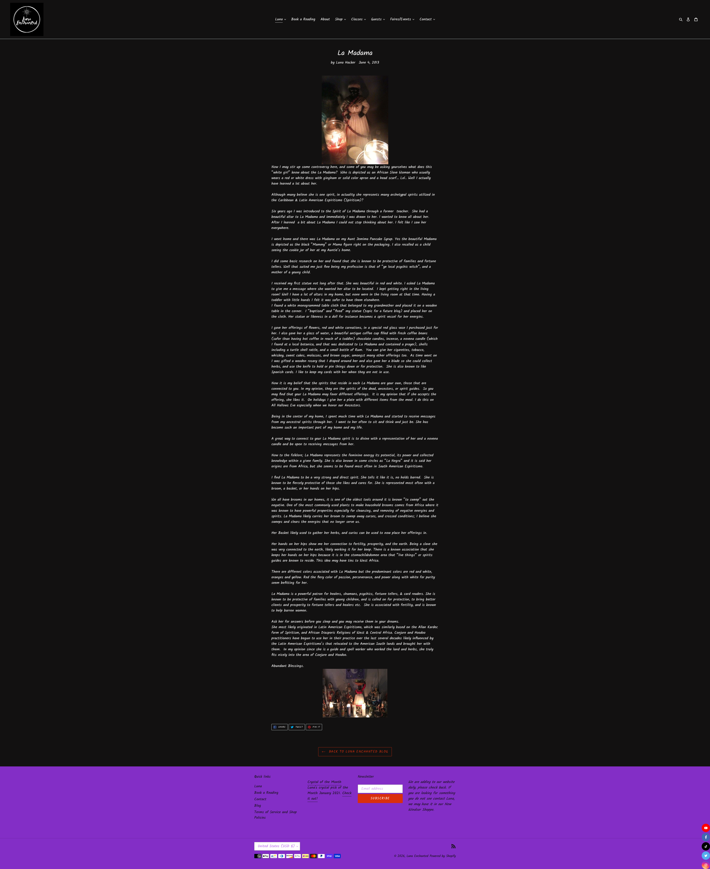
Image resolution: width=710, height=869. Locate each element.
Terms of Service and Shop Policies (275, 815)
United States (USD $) (276, 846)
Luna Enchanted (417, 856)
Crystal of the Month (324, 782)
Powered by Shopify (443, 856)
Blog (257, 806)
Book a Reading (266, 793)
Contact (260, 799)
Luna (258, 786)
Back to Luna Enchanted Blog (357, 751)
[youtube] (706, 828)
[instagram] (706, 865)
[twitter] (706, 855)
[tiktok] (706, 846)
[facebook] (706, 837)
